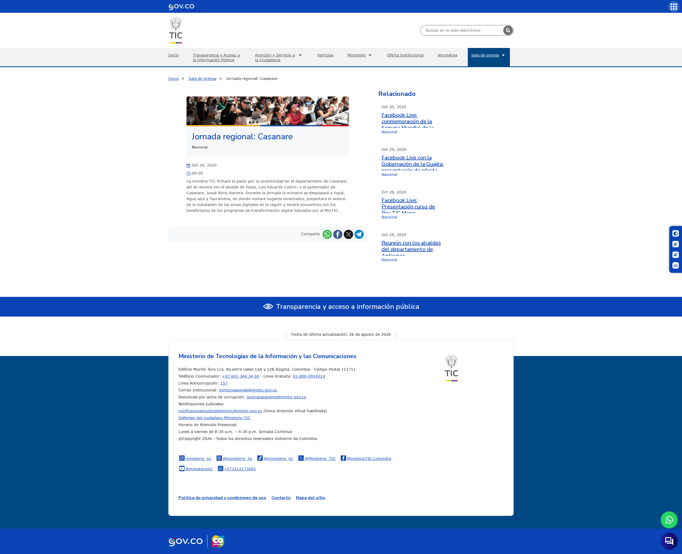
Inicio (173, 55)
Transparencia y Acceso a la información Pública (216, 57)
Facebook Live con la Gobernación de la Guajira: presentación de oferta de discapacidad (412, 163)
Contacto (281, 498)
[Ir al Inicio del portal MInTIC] (175, 30)
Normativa (447, 55)
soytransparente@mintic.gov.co (276, 397)
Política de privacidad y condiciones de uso (222, 498)
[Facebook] (337, 234)
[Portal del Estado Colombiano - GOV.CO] (181, 6)
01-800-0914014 (309, 376)
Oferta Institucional (405, 55)
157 (224, 383)
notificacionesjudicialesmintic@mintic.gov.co (220, 411)
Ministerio (356, 55)
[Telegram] (359, 234)
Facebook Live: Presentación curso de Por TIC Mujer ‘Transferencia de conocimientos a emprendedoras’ (408, 205)
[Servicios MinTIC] (673, 6)
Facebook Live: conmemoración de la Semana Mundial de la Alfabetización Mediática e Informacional (411, 120)
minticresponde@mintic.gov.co (248, 390)
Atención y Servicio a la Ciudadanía (275, 57)
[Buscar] (508, 30)
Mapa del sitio (310, 498)
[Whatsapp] (327, 234)
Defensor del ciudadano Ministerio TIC (214, 417)
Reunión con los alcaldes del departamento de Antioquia (411, 248)
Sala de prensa (485, 55)
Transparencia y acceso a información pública (347, 306)
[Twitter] (348, 234)
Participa (325, 55)
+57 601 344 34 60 (240, 376)
